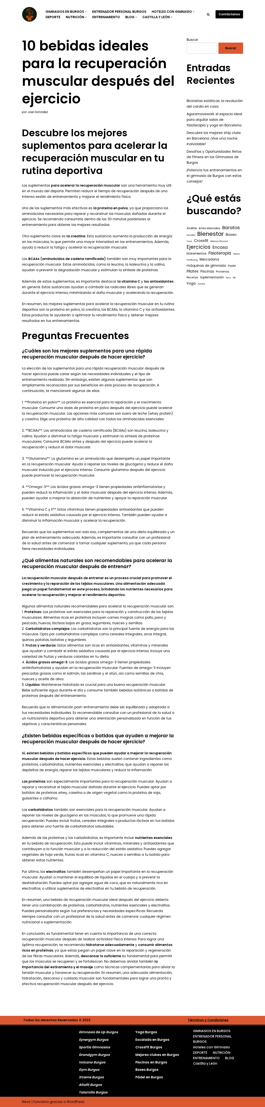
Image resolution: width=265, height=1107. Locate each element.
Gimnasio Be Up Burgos (98, 1032)
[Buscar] (208, 14)
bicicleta (191, 235)
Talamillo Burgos (93, 1092)
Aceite (192, 228)
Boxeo (231, 234)
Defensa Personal (219, 241)
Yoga (191, 283)
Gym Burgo (88, 1069)
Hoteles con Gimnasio (211, 1047)
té (234, 277)
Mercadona (209, 259)
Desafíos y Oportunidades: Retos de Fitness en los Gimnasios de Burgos (214, 157)
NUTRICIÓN (221, 1052)
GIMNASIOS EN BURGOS (211, 1031)
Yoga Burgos (146, 1032)
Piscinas (207, 271)
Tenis (228, 277)
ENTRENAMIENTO (106, 17)
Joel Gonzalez (38, 112)
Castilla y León (205, 1063)
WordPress (75, 1101)
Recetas (192, 277)
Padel (232, 266)
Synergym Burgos (93, 1039)
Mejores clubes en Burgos (157, 1054)
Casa (189, 241)
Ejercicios (198, 247)
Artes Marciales (209, 228)
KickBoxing (192, 259)
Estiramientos (196, 253)
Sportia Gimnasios (94, 1047)
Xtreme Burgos (91, 1077)
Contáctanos (229, 14)
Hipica (236, 253)
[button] (86, 12)
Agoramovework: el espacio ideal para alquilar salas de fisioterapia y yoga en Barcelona (214, 120)
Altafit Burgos (90, 1084)
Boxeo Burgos (146, 1069)
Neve (26, 1101)
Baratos (231, 228)
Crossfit (201, 240)
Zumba (201, 283)
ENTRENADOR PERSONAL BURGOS (119, 11)
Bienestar (210, 234)
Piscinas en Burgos (151, 1062)
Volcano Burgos (92, 1062)
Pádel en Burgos (149, 1077)
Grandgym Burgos (94, 1054)
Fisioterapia (219, 253)
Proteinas (222, 272)
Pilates (192, 271)
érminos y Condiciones (209, 1020)
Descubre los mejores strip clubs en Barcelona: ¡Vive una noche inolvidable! (214, 138)
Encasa (220, 247)
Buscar (192, 39)
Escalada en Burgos (152, 1039)
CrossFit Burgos (148, 1047)
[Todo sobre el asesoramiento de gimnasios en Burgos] (30, 14)
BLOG (229, 1058)
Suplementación (212, 277)
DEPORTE (53, 17)
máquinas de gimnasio (206, 265)
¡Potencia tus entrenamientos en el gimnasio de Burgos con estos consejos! (214, 176)
